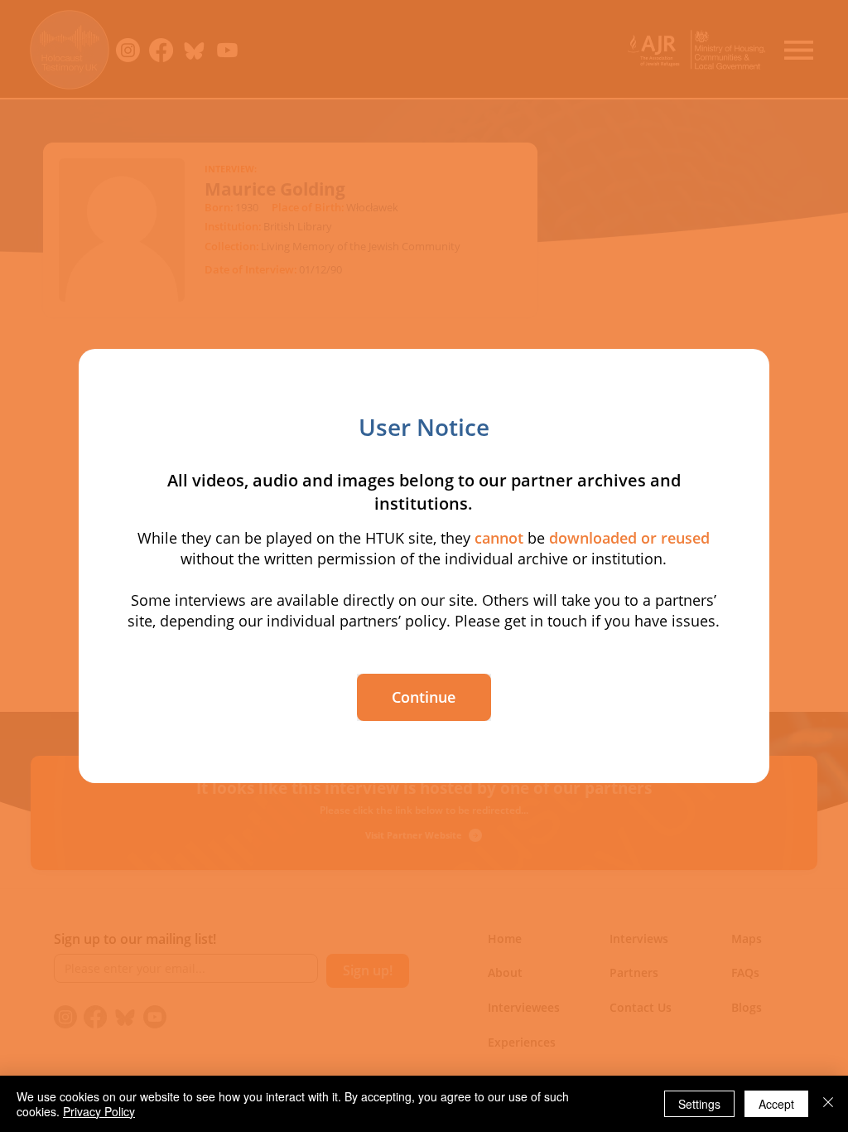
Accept (776, 1104)
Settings (699, 1104)
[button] (424, 697)
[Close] (828, 1104)
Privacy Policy (99, 1111)
